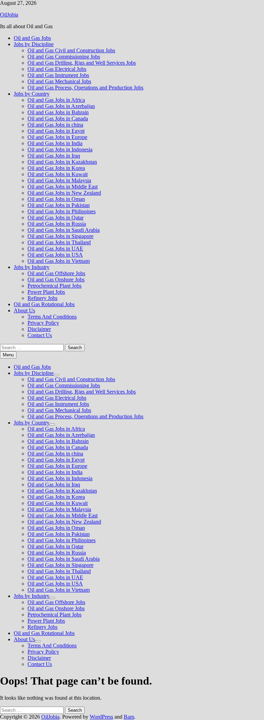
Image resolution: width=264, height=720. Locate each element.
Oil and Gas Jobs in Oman (56, 199)
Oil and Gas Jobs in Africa (56, 100)
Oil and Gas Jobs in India (55, 143)
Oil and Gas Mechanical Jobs (59, 81)
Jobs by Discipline (34, 44)
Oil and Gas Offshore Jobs (56, 273)
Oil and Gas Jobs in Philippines (62, 211)
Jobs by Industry (32, 267)
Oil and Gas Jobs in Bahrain (58, 112)
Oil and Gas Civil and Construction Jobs (71, 50)
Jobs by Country (32, 94)
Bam (129, 717)
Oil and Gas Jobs (32, 38)
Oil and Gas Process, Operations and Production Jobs (85, 87)
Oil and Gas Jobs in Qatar (56, 218)
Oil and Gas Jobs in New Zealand (64, 193)
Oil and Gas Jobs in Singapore (61, 236)
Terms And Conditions (52, 317)
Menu (8, 354)
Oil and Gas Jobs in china (55, 125)
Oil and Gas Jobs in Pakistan (59, 205)
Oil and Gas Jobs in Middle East (63, 187)
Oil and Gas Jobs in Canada (58, 118)
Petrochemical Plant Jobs (54, 286)
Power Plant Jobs (46, 292)
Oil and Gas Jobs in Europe (57, 137)
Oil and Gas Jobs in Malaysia (59, 180)
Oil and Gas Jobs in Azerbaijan (61, 106)
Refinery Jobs (42, 298)
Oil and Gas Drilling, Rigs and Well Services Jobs (82, 63)
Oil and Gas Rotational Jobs (44, 304)
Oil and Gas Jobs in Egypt (56, 131)
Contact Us (40, 335)
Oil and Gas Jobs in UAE (55, 248)
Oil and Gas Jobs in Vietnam (59, 261)
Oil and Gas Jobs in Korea (56, 168)
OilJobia (9, 15)
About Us (24, 310)
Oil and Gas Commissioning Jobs (64, 57)
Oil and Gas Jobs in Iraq (54, 156)
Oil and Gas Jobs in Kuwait (58, 174)
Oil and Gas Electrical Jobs (57, 69)
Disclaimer (39, 329)
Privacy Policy (43, 323)
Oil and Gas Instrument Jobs (58, 75)
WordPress (101, 717)
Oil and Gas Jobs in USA (55, 255)
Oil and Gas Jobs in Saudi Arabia (64, 230)
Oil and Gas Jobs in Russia (57, 224)
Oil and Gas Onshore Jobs (56, 279)
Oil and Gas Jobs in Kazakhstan (62, 162)
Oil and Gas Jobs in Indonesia (60, 149)
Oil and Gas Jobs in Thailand (59, 242)
